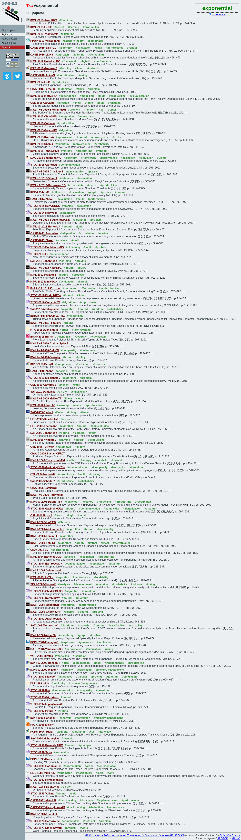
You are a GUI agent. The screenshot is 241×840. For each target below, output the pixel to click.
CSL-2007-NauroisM (42, 474)
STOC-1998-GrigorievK (44, 697)
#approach (62, 54)
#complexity (67, 212)
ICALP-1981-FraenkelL (44, 814)
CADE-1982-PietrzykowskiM (47, 807)
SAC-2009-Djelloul (41, 412)
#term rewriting (81, 329)
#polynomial (62, 336)
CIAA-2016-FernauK (42, 89)
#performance (114, 47)
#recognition (75, 316)
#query (82, 267)
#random (89, 109)
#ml (59, 759)
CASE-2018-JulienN (42, 75)
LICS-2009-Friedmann (43, 426)
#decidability (84, 773)
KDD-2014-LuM (39, 192)
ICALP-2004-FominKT (43, 536)
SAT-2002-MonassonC (44, 625)
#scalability (128, 157)
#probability (101, 144)
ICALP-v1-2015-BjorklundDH (48, 109)
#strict (112, 109)
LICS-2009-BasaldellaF (44, 419)
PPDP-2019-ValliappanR (45, 40)
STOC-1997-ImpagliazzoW (46, 704)
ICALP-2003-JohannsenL (46, 570)
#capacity (67, 669)
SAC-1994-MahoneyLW (44, 738)
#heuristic (101, 460)
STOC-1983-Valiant (42, 793)
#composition (63, 364)
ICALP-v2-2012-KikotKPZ (46, 267)
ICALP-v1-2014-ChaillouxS (46, 171)
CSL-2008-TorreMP (42, 446)
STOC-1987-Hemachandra (46, 779)
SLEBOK (222, 838)
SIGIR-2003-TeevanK (43, 584)
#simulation (146, 157)
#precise (67, 206)
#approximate (64, 137)
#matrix (92, 185)
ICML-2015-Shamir (41, 144)
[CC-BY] (12, 57)
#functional (66, 20)
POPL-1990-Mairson (42, 759)
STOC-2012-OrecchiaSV (45, 302)
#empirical (102, 584)
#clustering (67, 34)
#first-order (88, 288)
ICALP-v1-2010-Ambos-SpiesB (49, 343)
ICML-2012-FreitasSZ (43, 274)
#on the (117, 137)
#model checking (109, 288)
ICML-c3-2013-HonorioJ (45, 226)
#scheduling (96, 54)
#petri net (89, 821)
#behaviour (71, 501)
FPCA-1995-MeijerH (42, 724)
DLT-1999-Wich (39, 683)
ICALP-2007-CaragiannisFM (47, 460)
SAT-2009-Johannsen (43, 433)
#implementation (107, 800)
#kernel (59, 27)
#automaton (65, 89)
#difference (66, 178)
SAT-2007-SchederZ (42, 481)
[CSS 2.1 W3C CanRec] (12, 69)
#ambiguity (58, 683)
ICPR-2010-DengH (41, 364)
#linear (79, 68)
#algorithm (65, 47)
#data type (86, 800)
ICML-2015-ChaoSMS (43, 116)
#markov (66, 151)
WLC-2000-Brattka (41, 656)
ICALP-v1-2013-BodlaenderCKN (50, 219)
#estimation (84, 178)
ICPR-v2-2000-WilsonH (44, 669)
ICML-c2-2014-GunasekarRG (48, 185)
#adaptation (67, 233)
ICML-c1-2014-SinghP (43, 178)
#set (101, 109)
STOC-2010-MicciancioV (45, 378)
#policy (80, 357)
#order (64, 329)
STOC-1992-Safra (41, 752)
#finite (98, 47)
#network (93, 68)
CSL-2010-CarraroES (43, 384)
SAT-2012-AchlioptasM (44, 309)
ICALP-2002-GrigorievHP (45, 611)
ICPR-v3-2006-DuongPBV (46, 501)
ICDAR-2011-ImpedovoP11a (47, 316)
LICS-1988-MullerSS (42, 773)
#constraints (75, 185)
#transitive (104, 731)
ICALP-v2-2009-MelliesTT (45, 398)
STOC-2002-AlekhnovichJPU (48, 618)
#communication (69, 164)
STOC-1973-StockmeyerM (46, 828)
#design (76, 371)
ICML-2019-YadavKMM (44, 34)
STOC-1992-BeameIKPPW (46, 745)
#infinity (64, 384)
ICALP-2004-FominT (42, 543)
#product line (91, 27)
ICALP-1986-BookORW (44, 786)
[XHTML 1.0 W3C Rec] (12, 63)
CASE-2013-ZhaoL (41, 240)
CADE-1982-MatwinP (43, 800)
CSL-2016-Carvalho (42, 102)
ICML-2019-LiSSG (41, 27)
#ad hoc (72, 460)
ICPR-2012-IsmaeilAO (43, 281)
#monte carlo (86, 116)
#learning (73, 27)
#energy (86, 460)
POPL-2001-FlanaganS (44, 642)
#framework (69, 61)
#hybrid (85, 61)
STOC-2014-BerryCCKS (45, 206)
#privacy (105, 192)
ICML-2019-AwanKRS (43, 20)
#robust (132, 47)
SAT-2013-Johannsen (43, 261)
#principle (85, 745)
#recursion (79, 656)
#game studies (75, 171)
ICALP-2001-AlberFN (43, 635)
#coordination (66, 75)
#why (110, 773)
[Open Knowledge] (12, 60)
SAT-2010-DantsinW (42, 391)
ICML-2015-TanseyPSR (44, 151)
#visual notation (139, 95)
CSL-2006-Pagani (41, 515)
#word (84, 828)
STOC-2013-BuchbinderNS (47, 247)
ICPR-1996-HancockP (43, 718)
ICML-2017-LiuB (40, 82)
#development (83, 584)
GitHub (236, 838)
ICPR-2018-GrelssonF (43, 68)
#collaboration (60, 549)
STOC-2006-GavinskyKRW (46, 508)
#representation (107, 766)
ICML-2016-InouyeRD (43, 95)
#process (78, 274)
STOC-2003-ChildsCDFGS (46, 591)
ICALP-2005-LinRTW (43, 522)
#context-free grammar (83, 683)
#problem (94, 89)
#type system (98, 336)
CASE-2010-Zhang (41, 371)
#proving (80, 261)
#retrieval (136, 584)
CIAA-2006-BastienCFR (45, 488)
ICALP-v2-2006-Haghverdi (46, 494)
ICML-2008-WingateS (43, 439)
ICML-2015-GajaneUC (43, 130)
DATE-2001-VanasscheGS (46, 649)
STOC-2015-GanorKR (43, 164)
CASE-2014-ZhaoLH (42, 199)
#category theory (73, 40)
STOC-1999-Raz (40, 690)
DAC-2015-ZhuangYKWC (46, 157)
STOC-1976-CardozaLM (45, 821)
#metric (77, 405)
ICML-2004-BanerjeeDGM (45, 556)
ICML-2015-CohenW (42, 123)
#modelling (87, 95)
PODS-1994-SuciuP (42, 731)
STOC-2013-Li (39, 254)
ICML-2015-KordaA (42, 137)
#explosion (68, 642)
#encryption (118, 467)
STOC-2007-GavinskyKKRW (47, 467)
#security (80, 336)
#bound (82, 137)
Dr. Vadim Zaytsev (229, 835)
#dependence (67, 95)
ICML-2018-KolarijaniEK (45, 61)
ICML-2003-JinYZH (41, 577)
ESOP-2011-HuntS (41, 336)
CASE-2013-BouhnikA (44, 233)
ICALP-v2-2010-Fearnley (45, 357)
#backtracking (67, 800)
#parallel (93, 171)
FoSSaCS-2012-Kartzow (45, 288)
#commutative (70, 821)
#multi (101, 95)
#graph (92, 192)
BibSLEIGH (177, 835)
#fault (79, 226)
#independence (59, 254)
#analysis (62, 240)
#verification (104, 642)
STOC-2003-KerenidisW (45, 598)
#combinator (95, 40)
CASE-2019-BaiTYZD (43, 47)
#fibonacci (64, 522)
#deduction (96, 807)
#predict (79, 439)
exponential (219, 14)
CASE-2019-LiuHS (41, 54)
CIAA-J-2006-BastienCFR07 (47, 453)
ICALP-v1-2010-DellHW (44, 350)
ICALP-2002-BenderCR (44, 605)
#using (83, 75)
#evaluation (83, 47)
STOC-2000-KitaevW (43, 676)
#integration (66, 116)
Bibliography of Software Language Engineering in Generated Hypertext (127, 835)
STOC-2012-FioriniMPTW (45, 295)
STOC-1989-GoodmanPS (45, 766)
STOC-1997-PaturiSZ (43, 711)
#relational (114, 102)
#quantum (136, 467)
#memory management (110, 669)
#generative (86, 642)
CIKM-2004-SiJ (39, 549)
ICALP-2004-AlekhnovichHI (47, 529)
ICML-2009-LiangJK (42, 405)
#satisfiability (115, 309)
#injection (63, 102)
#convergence (100, 137)
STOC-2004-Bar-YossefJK (46, 563)
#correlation (86, 233)
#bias (65, 662)
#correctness (66, 474)
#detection (82, 364)
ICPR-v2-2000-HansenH (45, 662)
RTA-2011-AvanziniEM (44, 329)
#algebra (68, 611)
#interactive (68, 419)
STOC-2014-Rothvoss (43, 212)
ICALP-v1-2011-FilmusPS (45, 322)
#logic (89, 102)
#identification (132, 508)
